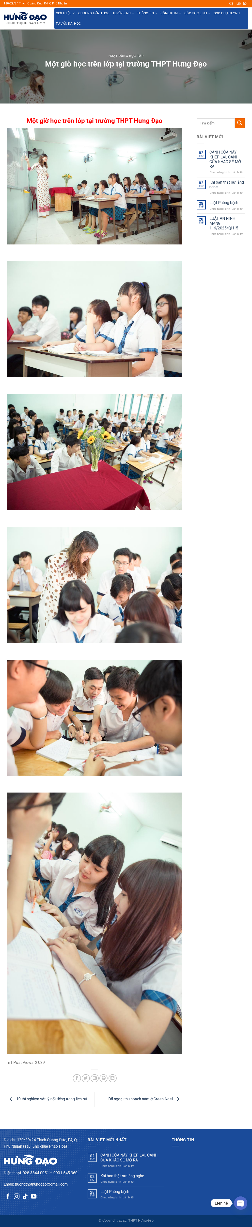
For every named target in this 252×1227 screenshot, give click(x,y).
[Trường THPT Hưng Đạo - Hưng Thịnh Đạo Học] (25, 18)
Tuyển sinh (122, 13)
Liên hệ (241, 3)
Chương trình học (94, 13)
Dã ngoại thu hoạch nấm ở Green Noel (141, 1099)
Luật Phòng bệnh (223, 202)
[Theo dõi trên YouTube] (33, 1197)
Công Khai (169, 13)
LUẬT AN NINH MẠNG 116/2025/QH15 (223, 223)
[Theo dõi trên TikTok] (25, 1197)
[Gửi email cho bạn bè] (95, 1078)
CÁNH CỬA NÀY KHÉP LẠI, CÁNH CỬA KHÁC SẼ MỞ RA (225, 159)
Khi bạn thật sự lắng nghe (226, 184)
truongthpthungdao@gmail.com (41, 1184)
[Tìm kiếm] (231, 3)
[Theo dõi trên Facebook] (8, 1197)
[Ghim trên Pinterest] (103, 1078)
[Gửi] (240, 123)
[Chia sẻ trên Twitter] (86, 1078)
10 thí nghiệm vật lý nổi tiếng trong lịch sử (51, 1099)
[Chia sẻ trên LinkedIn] (113, 1078)
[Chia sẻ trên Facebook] (77, 1078)
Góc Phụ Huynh (227, 13)
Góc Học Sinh (195, 13)
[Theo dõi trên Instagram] (16, 1197)
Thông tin (145, 13)
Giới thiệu (64, 13)
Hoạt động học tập (126, 56)
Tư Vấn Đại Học (68, 23)
